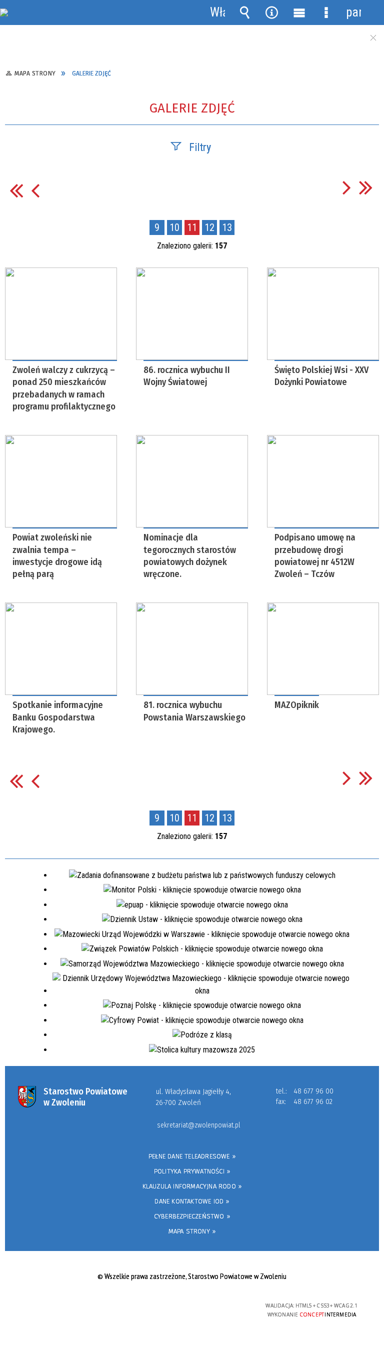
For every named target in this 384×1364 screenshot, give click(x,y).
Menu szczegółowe (326, 12)
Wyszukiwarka (244, 12)
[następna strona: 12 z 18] (346, 187)
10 (175, 228)
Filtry (200, 147)
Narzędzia (272, 12)
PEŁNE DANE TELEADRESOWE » (192, 1156)
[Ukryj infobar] (373, 37)
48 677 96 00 (314, 1091)
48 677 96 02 (313, 1101)
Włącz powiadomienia (217, 12)
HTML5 (169, 1306)
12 (209, 228)
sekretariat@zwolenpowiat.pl (198, 1126)
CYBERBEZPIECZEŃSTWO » (192, 1216)
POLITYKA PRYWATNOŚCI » (192, 1171)
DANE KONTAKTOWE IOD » (191, 1201)
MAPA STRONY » (192, 1231)
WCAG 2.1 (216, 1306)
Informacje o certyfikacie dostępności (65, 1307)
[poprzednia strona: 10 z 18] (35, 190)
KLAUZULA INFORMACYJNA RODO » (192, 1186)
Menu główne (299, 12)
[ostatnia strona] (365, 187)
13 (227, 228)
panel (353, 12)
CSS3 (184, 1306)
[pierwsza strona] (16, 190)
